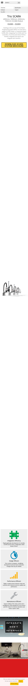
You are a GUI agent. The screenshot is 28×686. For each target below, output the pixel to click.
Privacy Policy (14, 683)
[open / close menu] (2, 3)
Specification (18, 7)
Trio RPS (3, 12)
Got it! (20, 681)
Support (16, 9)
